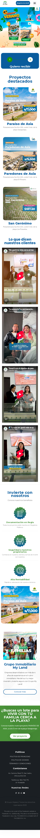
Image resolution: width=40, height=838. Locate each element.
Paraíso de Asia (20, 124)
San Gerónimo (20, 223)
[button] (23, 3)
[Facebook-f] (16, 793)
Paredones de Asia (20, 174)
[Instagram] (18, 793)
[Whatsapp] (21, 793)
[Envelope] (24, 793)
